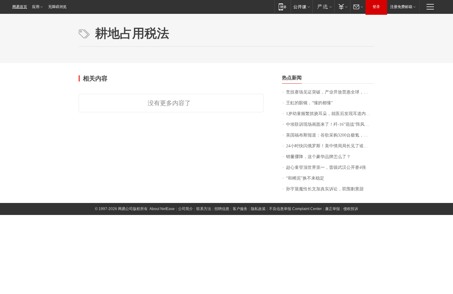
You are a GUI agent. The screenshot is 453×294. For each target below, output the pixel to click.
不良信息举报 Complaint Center (295, 209)
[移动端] (282, 6)
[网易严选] (323, 6)
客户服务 (240, 209)
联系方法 (203, 209)
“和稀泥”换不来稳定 (305, 178)
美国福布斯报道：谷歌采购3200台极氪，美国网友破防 (330, 135)
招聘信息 (221, 209)
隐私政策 (258, 209)
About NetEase (162, 209)
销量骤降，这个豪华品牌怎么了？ (318, 156)
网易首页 (19, 7)
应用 (35, 7)
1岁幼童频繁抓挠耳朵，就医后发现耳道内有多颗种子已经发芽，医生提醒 (330, 113)
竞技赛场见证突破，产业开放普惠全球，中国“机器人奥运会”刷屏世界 (330, 92)
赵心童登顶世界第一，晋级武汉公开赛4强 (326, 167)
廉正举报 (332, 209)
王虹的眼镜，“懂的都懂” (309, 103)
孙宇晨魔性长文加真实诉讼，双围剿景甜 (325, 189)
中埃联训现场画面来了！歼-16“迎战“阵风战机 (329, 124)
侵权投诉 (350, 209)
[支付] (342, 6)
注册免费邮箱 (401, 7)
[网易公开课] (301, 6)
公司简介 (185, 209)
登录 (376, 7)
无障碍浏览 (57, 7)
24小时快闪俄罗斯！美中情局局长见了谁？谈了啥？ (330, 146)
